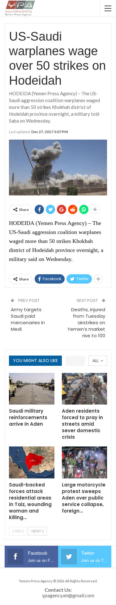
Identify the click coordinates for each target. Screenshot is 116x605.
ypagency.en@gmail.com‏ (68, 595)
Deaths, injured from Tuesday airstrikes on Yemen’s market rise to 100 (86, 322)
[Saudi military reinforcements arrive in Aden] (31, 389)
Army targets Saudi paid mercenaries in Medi (28, 319)
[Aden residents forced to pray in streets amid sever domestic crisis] (84, 389)
